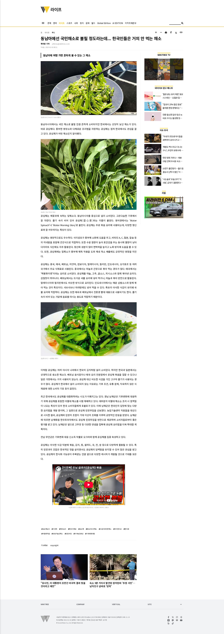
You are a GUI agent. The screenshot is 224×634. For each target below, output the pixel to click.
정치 (82, 23)
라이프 (62, 23)
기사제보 (44, 545)
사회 (76, 23)
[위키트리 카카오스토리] (168, 620)
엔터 (55, 23)
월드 (93, 23)
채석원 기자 (45, 43)
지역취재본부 (130, 23)
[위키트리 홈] (45, 12)
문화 (87, 23)
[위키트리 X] (173, 617)
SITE (150, 604)
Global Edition (104, 23)
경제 (49, 23)
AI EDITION (118, 23)
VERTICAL (116, 604)
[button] (156, 33)
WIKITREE (45, 604)
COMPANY (80, 604)
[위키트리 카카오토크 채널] (173, 620)
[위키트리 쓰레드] (181, 617)
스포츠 (69, 23)
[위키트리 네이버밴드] (168, 623)
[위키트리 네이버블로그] (177, 620)
